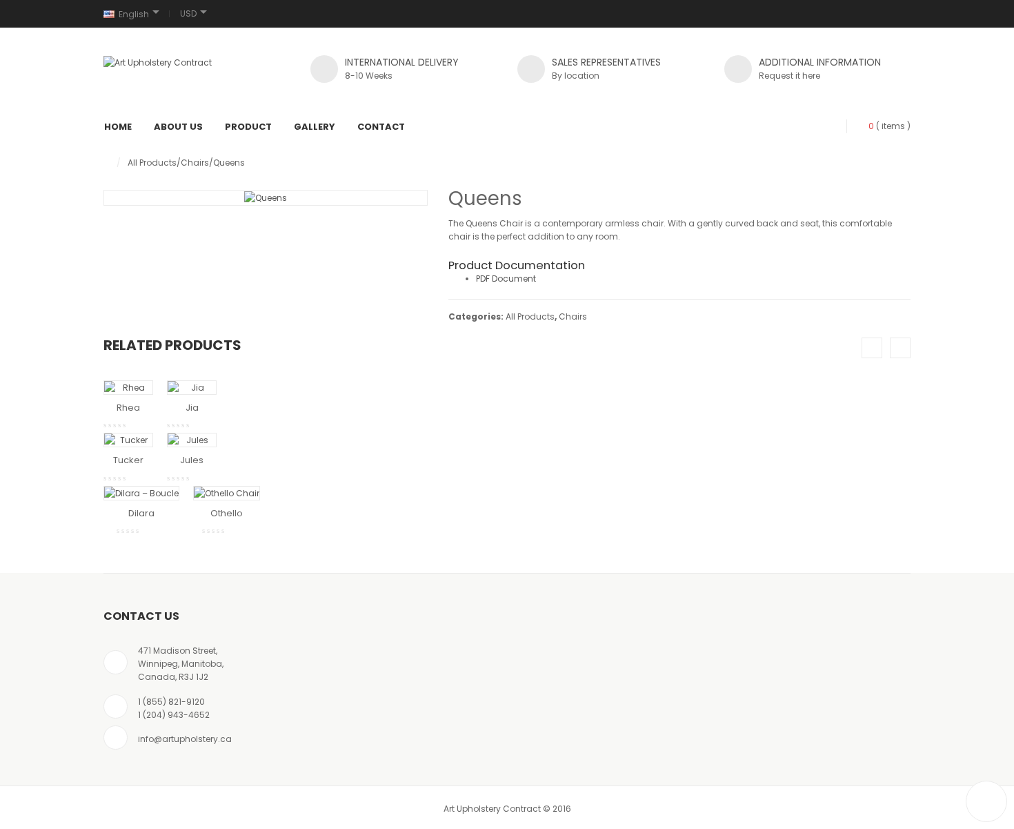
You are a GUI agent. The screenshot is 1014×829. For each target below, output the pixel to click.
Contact (381, 126)
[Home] (106, 162)
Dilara (141, 513)
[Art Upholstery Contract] (157, 62)
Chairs (195, 162)
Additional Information (820, 62)
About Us (178, 126)
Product (248, 126)
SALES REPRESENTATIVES (606, 62)
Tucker (128, 460)
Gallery (314, 126)
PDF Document (506, 278)
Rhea (128, 407)
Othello (226, 513)
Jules (191, 460)
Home (118, 126)
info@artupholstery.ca (185, 739)
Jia (192, 407)
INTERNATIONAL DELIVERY (402, 62)
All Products (152, 162)
